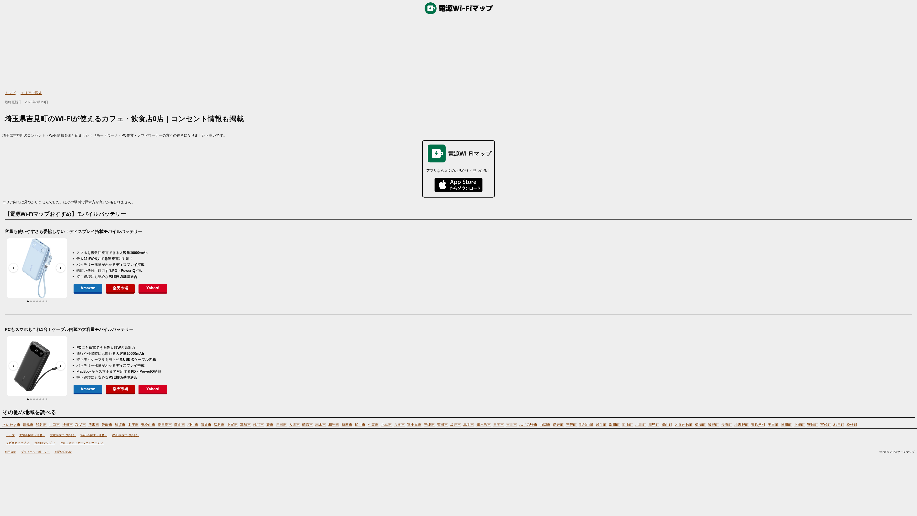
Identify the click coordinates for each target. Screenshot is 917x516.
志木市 (320, 425)
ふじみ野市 (528, 425)
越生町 (601, 425)
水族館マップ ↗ (44, 443)
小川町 (640, 425)
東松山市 (148, 425)
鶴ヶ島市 (483, 425)
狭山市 (179, 425)
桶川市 (360, 425)
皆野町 (713, 425)
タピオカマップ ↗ (18, 443)
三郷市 (429, 425)
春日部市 (165, 425)
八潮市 (399, 425)
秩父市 (80, 425)
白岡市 (545, 425)
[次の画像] (60, 267)
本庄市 (133, 425)
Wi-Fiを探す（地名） (93, 435)
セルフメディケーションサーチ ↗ (82, 443)
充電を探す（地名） (32, 435)
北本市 (386, 425)
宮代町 (825, 425)
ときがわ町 (684, 425)
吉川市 (511, 425)
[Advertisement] (458, 52)
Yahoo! (152, 288)
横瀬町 (700, 425)
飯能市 (106, 425)
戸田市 (281, 425)
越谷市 (258, 425)
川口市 (54, 425)
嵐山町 (627, 425)
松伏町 (852, 425)
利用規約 (10, 452)
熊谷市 (41, 425)
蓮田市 (442, 425)
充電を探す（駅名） (63, 435)
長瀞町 (726, 425)
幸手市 (468, 425)
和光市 (333, 425)
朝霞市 (307, 425)
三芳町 (571, 425)
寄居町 (812, 425)
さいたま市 (11, 425)
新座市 (346, 425)
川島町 (653, 425)
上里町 (799, 425)
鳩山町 (666, 425)
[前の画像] (13, 267)
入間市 (294, 425)
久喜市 (373, 425)
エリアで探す (31, 93)
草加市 (245, 425)
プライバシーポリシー (35, 452)
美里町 (773, 425)
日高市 (498, 425)
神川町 (786, 425)
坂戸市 (455, 425)
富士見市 (414, 425)
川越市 (28, 425)
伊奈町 (558, 425)
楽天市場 (120, 288)
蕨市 (269, 425)
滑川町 (614, 425)
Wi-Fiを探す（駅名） (125, 435)
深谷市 (219, 425)
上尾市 (232, 425)
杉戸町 (838, 425)
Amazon (88, 288)
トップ (10, 93)
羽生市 (192, 425)
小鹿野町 (741, 425)
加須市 (120, 425)
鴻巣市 (206, 425)
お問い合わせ (63, 452)
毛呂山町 (586, 425)
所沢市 (93, 425)
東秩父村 (758, 425)
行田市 (67, 425)
